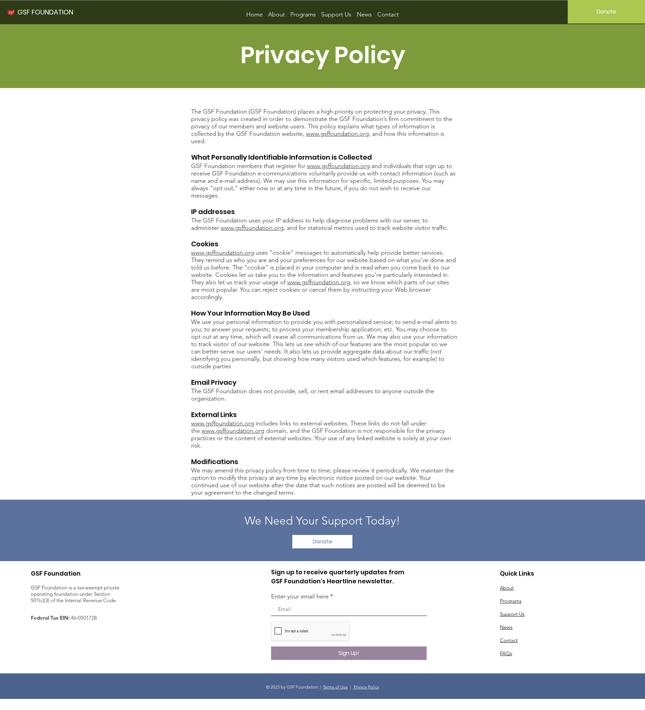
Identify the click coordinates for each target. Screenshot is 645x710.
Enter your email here (300, 596)
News (506, 627)
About (507, 588)
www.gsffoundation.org (337, 133)
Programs (510, 601)
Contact (509, 640)
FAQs (506, 653)
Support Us (512, 614)
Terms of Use (335, 687)
